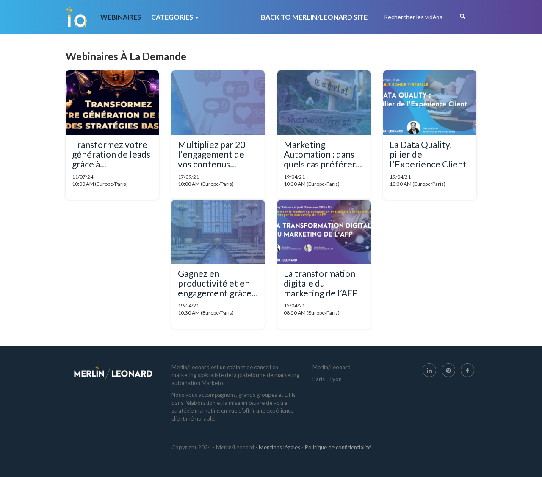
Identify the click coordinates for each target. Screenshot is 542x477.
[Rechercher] (462, 17)
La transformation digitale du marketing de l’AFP (321, 283)
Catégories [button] (172, 17)
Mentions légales (279, 447)
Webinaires (120, 17)
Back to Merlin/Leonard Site (314, 17)
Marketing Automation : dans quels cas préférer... (323, 154)
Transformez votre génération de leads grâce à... (111, 154)
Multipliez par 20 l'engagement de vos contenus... (211, 154)
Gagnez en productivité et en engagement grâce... (218, 283)
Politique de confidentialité (338, 447)
